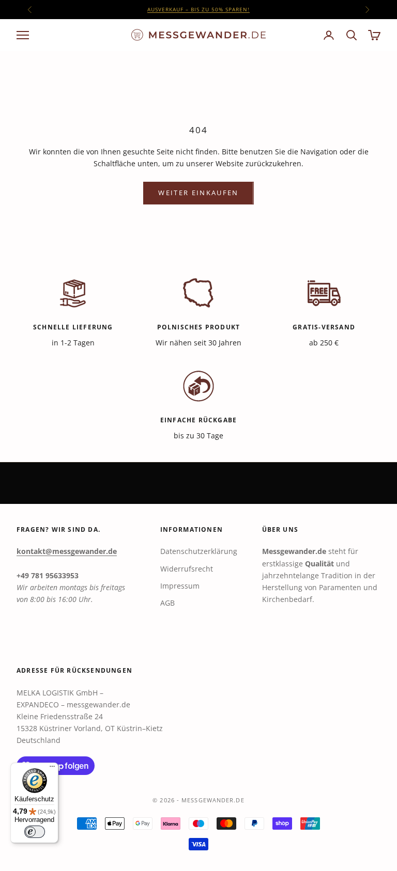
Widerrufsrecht (186, 569)
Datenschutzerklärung (198, 551)
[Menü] (52, 769)
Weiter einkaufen (198, 192)
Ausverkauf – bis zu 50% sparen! (198, 9)
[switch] (34, 832)
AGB (167, 603)
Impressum (180, 586)
